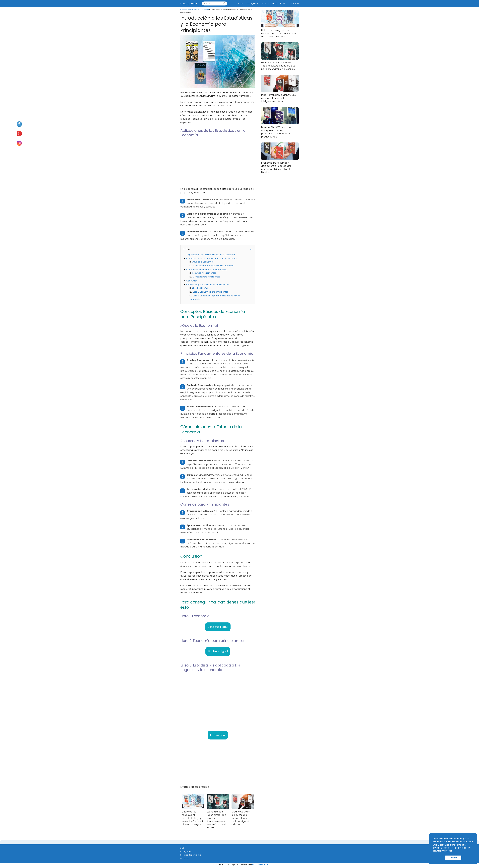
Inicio (240, 3)
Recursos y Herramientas (204, 272)
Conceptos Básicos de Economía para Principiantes (211, 258)
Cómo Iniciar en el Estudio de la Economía (206, 269)
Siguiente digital (218, 651)
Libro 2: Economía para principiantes (210, 291)
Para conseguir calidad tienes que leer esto (207, 284)
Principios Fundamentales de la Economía (213, 265)
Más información (444, 851)
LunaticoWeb (188, 3)
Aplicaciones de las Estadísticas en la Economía (211, 254)
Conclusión (191, 280)
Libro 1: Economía (200, 287)
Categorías (252, 3)
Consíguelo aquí (218, 627)
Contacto (294, 3)
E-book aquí (217, 735)
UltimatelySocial (260, 864)
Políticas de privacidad (273, 3)
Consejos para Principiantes (206, 276)
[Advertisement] (217, 163)
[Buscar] (224, 3)
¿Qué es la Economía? (203, 261)
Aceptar (453, 857)
